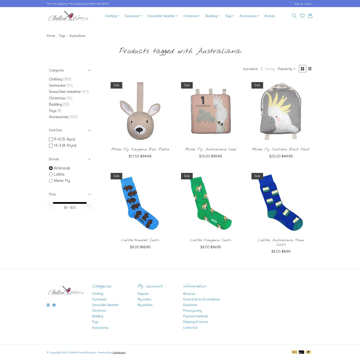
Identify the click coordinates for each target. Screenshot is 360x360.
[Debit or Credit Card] (301, 352)
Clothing (55, 79)
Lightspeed (118, 352)
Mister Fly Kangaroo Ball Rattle (140, 149)
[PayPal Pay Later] (308, 352)
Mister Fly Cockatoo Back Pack (281, 149)
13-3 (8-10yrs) (65, 145)
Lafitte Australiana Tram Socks (281, 242)
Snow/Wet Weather (65, 91)
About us (189, 294)
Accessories (59, 117)
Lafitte (59, 174)
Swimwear (57, 85)
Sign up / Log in (303, 3)
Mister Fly (62, 180)
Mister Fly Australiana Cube (210, 149)
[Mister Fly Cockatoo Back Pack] (281, 111)
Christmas (57, 98)
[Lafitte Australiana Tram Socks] (281, 202)
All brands (62, 168)
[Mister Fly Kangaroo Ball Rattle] (140, 111)
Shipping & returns (195, 322)
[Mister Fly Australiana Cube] (210, 111)
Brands (270, 16)
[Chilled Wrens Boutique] (69, 16)
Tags (62, 36)
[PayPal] (294, 352)
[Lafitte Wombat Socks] (140, 202)
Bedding (55, 104)
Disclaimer (190, 305)
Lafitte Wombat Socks (140, 240)
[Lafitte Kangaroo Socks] (210, 202)
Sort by (270, 69)
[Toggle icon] (294, 16)
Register (143, 294)
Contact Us (190, 328)
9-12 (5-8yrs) (64, 139)
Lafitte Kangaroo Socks (210, 240)
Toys (52, 110)
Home (51, 36)
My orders (144, 299)
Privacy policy (192, 310)
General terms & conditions (201, 299)
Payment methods (195, 316)
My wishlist (145, 305)
